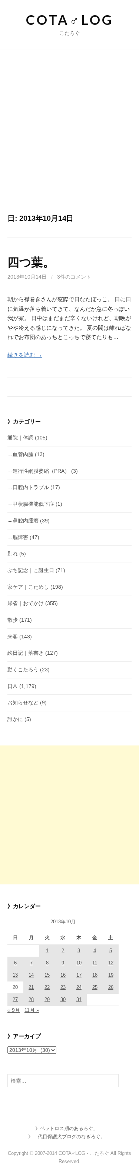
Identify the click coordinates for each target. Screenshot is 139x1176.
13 (15, 975)
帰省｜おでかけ (25, 603)
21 (31, 987)
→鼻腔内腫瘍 (23, 521)
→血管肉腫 (20, 454)
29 (47, 999)
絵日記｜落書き (25, 653)
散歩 (12, 620)
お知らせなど (23, 702)
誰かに (15, 719)
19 (110, 975)
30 (63, 999)
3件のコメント (74, 277)
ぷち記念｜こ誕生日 (30, 570)
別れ (12, 554)
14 (31, 975)
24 (79, 987)
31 (79, 999)
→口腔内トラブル (28, 487)
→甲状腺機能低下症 (30, 504)
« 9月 (13, 1010)
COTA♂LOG (69, 19)
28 (31, 999)
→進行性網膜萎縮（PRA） (38, 471)
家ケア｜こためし (28, 587)
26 (110, 987)
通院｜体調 (20, 438)
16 (63, 975)
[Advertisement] (69, 140)
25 (94, 987)
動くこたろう (23, 669)
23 (63, 987)
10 (79, 963)
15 (47, 975)
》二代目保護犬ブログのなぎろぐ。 (66, 1136)
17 (79, 975)
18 (94, 975)
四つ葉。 (31, 262)
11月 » (31, 1010)
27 (15, 999)
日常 (12, 686)
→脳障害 (17, 537)
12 (110, 963)
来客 (12, 637)
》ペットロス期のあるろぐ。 (66, 1128)
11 (94, 963)
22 (47, 987)
